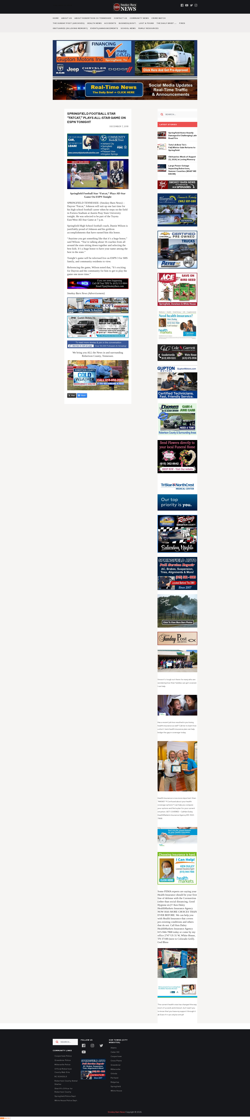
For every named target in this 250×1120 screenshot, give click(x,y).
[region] (177, 184)
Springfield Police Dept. (65, 1096)
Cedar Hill (115, 1052)
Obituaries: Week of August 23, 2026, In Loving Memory (182, 158)
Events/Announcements (104, 28)
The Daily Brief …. (167, 23)
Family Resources (148, 28)
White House (116, 1091)
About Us (66, 18)
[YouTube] (83, 1051)
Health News (94, 23)
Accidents (110, 23)
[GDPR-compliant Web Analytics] (5, 1118)
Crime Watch (158, 18)
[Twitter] (191, 5)
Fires (182, 23)
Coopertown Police (63, 1056)
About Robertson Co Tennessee (92, 18)
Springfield (116, 1086)
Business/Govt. (127, 23)
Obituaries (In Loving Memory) (70, 28)
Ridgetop (115, 1082)
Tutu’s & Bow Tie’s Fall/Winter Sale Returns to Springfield (181, 147)
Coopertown (116, 1056)
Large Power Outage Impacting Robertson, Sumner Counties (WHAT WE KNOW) (182, 169)
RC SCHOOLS (61, 1076)
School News (128, 28)
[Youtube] (186, 5)
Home (56, 18)
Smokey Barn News (116, 1112)
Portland (114, 1078)
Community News (139, 18)
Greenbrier (116, 1065)
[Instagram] (196, 5)
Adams (114, 1048)
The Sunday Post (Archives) (69, 23)
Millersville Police (62, 1064)
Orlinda (114, 1073)
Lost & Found (146, 23)
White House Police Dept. (66, 1100)
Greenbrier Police (63, 1060)
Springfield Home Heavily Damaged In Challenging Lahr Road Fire (182, 136)
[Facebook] (182, 5)
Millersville (115, 1069)
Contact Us (120, 18)
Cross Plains (116, 1061)
